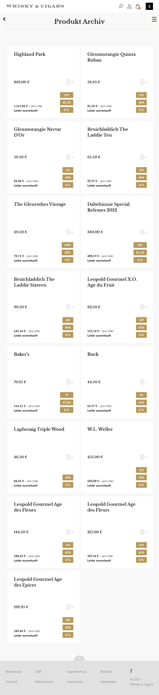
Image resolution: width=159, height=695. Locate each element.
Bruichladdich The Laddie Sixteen (34, 282)
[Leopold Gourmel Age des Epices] (43, 607)
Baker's (21, 354)
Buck (93, 354)
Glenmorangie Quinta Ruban (111, 57)
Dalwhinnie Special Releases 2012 (108, 207)
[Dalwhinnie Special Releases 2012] (117, 232)
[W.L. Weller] (117, 457)
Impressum (75, 682)
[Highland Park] (43, 82)
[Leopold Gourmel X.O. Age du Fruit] (117, 307)
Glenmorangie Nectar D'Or (37, 132)
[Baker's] (43, 382)
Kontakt (106, 671)
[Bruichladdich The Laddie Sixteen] (43, 307)
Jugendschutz (76, 671)
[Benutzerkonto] (129, 6)
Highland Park (29, 54)
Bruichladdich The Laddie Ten (107, 132)
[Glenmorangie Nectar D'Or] (43, 157)
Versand (11, 682)
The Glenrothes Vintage (40, 204)
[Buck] (117, 382)
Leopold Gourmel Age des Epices (38, 582)
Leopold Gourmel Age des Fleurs (38, 507)
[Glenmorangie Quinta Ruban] (117, 82)
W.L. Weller (100, 429)
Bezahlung (13, 671)
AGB (38, 671)
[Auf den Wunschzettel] (69, 82)
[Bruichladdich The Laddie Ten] (117, 157)
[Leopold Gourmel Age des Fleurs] (43, 532)
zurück (5, 20)
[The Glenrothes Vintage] (43, 232)
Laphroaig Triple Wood (39, 429)
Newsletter (108, 682)
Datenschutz (44, 682)
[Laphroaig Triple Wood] (43, 457)
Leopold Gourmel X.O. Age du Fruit (112, 282)
